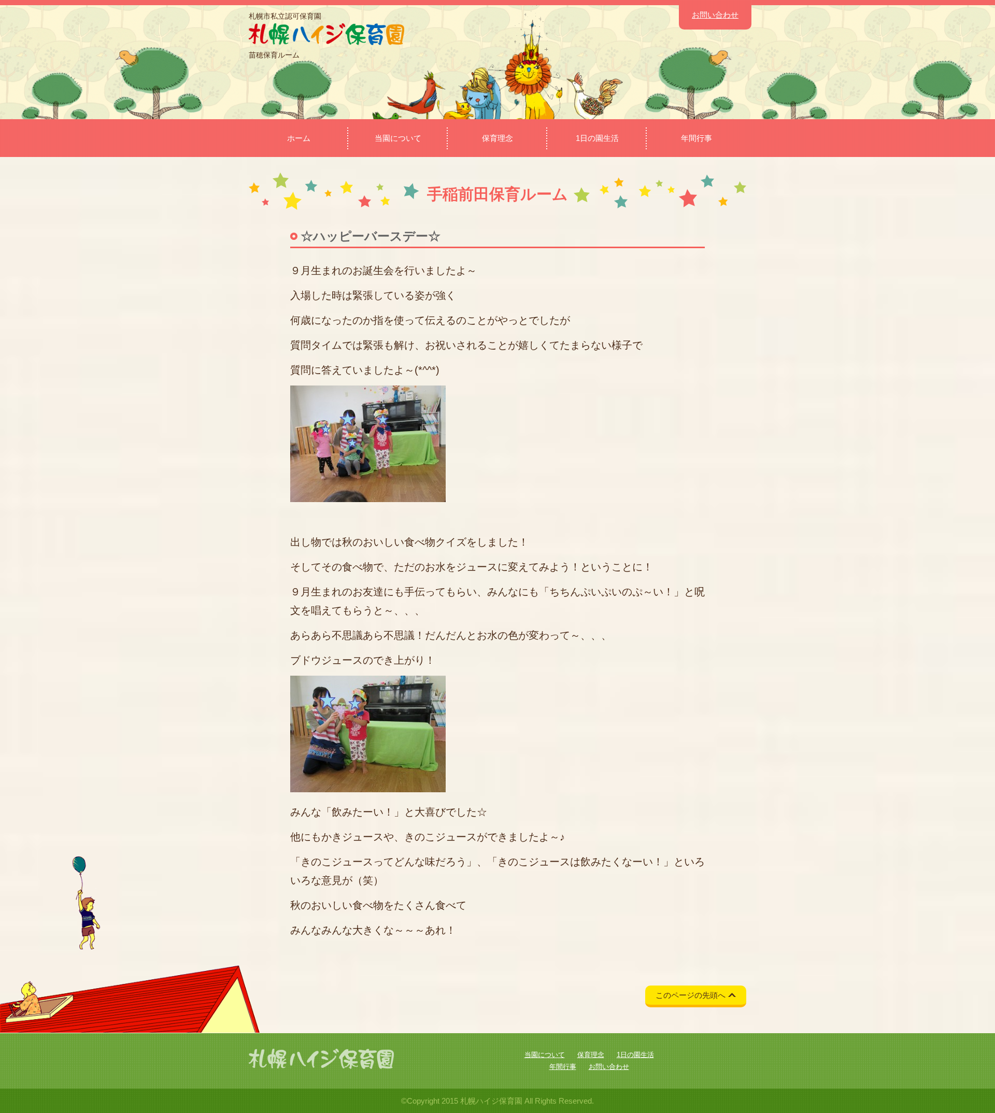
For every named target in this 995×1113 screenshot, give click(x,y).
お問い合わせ (715, 14)
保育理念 (497, 138)
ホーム (298, 138)
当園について (398, 138)
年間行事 (696, 138)
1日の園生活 (597, 138)
